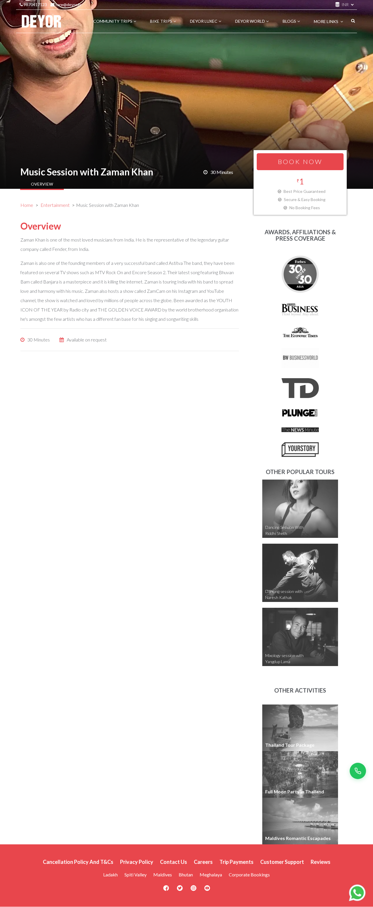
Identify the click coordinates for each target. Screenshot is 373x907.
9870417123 (35, 4)
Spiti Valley (135, 874)
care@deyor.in (67, 4)
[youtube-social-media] (207, 889)
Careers (203, 862)
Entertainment (55, 205)
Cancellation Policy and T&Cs (78, 862)
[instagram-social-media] (193, 889)
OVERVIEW (42, 184)
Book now (300, 161)
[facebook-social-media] (166, 889)
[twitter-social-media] (180, 889)
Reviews (320, 862)
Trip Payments (236, 862)
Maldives (162, 874)
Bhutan (186, 874)
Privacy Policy (136, 862)
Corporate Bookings (249, 874)
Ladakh (110, 874)
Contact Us (173, 862)
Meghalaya (211, 874)
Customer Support (282, 862)
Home (26, 205)
